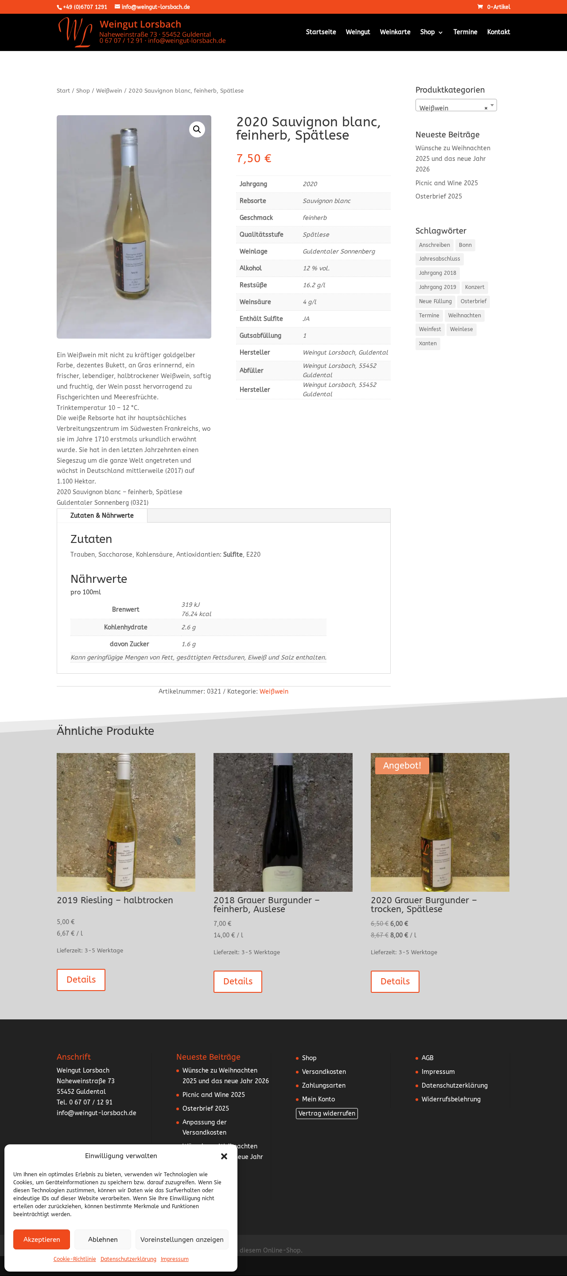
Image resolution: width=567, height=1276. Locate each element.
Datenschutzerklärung (128, 1259)
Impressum (175, 1259)
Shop (427, 32)
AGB (428, 1058)
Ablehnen (103, 1240)
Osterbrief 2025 (439, 196)
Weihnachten (464, 315)
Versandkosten (324, 1072)
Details (81, 980)
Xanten (428, 343)
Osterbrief (473, 301)
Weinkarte (395, 32)
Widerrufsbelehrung (451, 1099)
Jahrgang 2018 (437, 273)
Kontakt (498, 32)
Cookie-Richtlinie (75, 1259)
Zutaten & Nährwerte (102, 515)
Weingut (358, 32)
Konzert (475, 287)
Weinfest (430, 329)
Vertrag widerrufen (327, 1113)
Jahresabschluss (439, 259)
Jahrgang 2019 (437, 287)
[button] (224, 1156)
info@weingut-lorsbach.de (96, 1113)
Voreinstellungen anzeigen (182, 1240)
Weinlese (461, 329)
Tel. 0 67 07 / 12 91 (85, 1102)
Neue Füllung (435, 301)
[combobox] (456, 105)
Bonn (465, 245)
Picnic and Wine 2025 (447, 183)
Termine (466, 32)
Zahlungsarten (324, 1085)
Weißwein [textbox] (453, 108)
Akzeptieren (41, 1240)
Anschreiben (434, 245)
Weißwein (109, 90)
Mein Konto (318, 1099)
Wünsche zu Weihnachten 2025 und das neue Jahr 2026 (453, 158)
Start (63, 90)
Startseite (321, 32)
